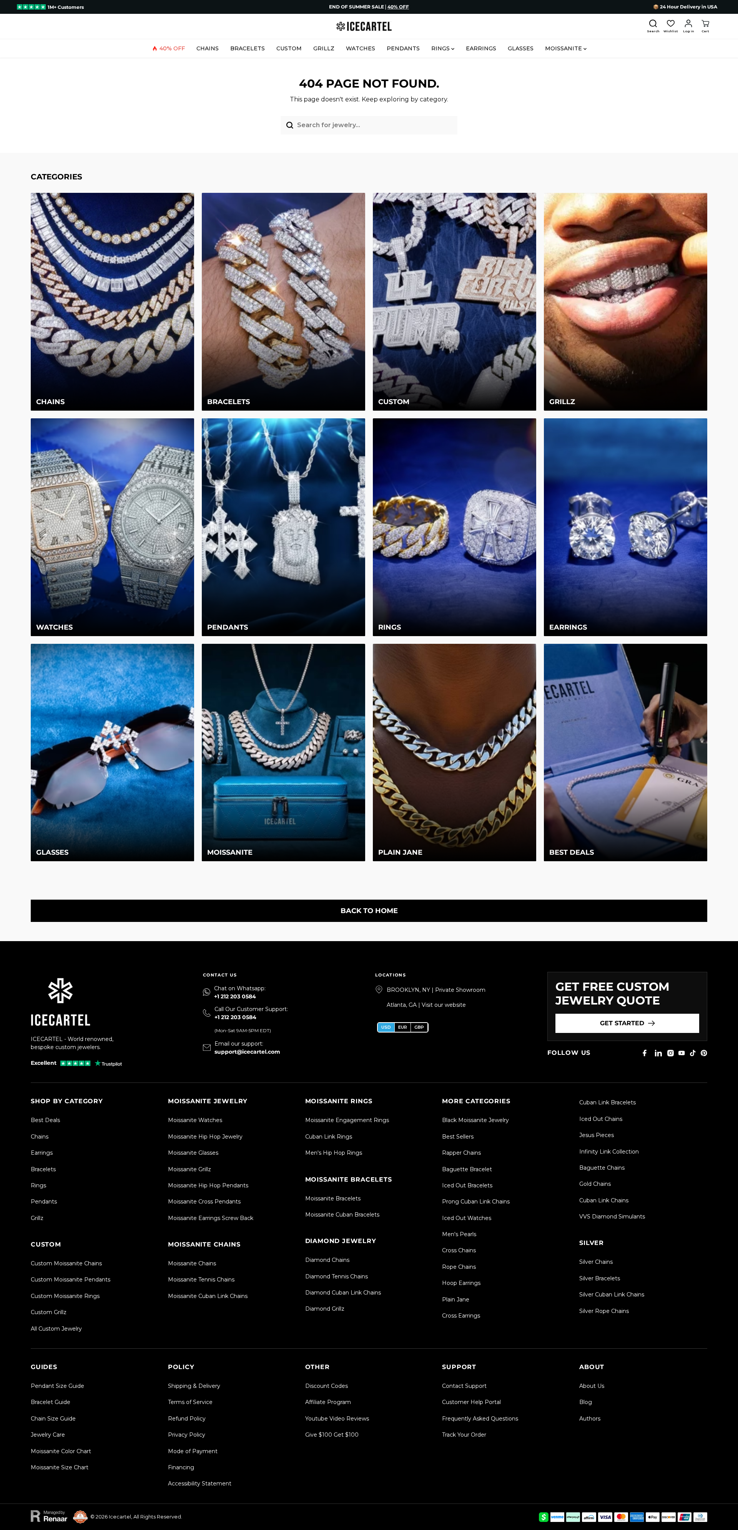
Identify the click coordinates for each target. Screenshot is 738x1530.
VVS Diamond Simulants (612, 1216)
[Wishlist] (670, 26)
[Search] (653, 26)
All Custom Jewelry (56, 1328)
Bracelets (247, 48)
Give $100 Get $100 (332, 1434)
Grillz (323, 48)
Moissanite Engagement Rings (347, 1120)
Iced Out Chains (600, 1119)
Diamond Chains (327, 1259)
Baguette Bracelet (467, 1169)
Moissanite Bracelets (333, 1198)
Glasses (521, 48)
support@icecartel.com (247, 1051)
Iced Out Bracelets (467, 1185)
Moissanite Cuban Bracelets (342, 1214)
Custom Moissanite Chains (66, 1263)
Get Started (622, 1023)
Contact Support (464, 1385)
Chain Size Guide (53, 1418)
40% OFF (172, 48)
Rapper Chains (461, 1152)
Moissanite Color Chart (61, 1451)
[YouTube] (681, 1053)
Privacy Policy (186, 1434)
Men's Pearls (459, 1234)
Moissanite (564, 48)
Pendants (403, 48)
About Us (591, 1385)
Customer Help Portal (471, 1402)
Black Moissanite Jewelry (475, 1120)
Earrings (481, 48)
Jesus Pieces (596, 1135)
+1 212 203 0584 (235, 996)
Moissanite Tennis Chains (201, 1279)
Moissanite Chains (192, 1263)
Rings (441, 48)
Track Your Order (464, 1434)
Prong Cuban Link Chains (476, 1201)
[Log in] (688, 26)
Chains (207, 48)
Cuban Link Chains (603, 1200)
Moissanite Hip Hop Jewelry (205, 1136)
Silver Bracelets (599, 1278)
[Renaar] (49, 1517)
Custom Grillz (48, 1312)
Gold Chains (595, 1183)
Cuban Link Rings (328, 1136)
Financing (181, 1467)
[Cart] (705, 26)
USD (386, 1027)
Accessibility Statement (199, 1483)
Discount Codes (326, 1385)
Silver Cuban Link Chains (611, 1294)
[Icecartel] (369, 26)
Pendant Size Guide (57, 1385)
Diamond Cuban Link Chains (343, 1292)
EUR (402, 1027)
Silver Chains (596, 1261)
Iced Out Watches (466, 1218)
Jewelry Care (48, 1434)
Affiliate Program (328, 1402)
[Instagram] (670, 1053)
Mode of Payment (193, 1451)
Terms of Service (190, 1402)
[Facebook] (644, 1053)
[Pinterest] (704, 1053)
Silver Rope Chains (604, 1311)
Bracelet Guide (50, 1402)
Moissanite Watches (195, 1120)
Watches (360, 48)
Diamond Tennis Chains (336, 1276)
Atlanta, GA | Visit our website (426, 1004)
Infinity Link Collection (609, 1151)
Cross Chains (459, 1250)
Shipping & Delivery (194, 1385)
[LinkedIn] (658, 1053)
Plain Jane (455, 1299)
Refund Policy (187, 1418)
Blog (585, 1402)
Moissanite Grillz (189, 1169)
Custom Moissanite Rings (65, 1296)
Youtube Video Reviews (337, 1418)
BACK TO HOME (369, 911)
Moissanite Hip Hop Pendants (208, 1185)
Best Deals (45, 1120)
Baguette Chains (602, 1167)
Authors (589, 1418)
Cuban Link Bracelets (607, 1102)
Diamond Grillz (324, 1308)
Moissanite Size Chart (59, 1467)
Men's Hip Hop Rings (333, 1152)
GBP (419, 1027)
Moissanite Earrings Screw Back (210, 1218)
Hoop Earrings (461, 1283)
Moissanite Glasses (193, 1152)
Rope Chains (459, 1266)
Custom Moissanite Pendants (70, 1279)
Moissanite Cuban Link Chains (208, 1296)
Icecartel (120, 1516)
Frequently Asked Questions (480, 1418)
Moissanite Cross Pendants (204, 1201)
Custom (289, 48)
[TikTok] (693, 1053)
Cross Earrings (461, 1315)
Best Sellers (458, 1136)
